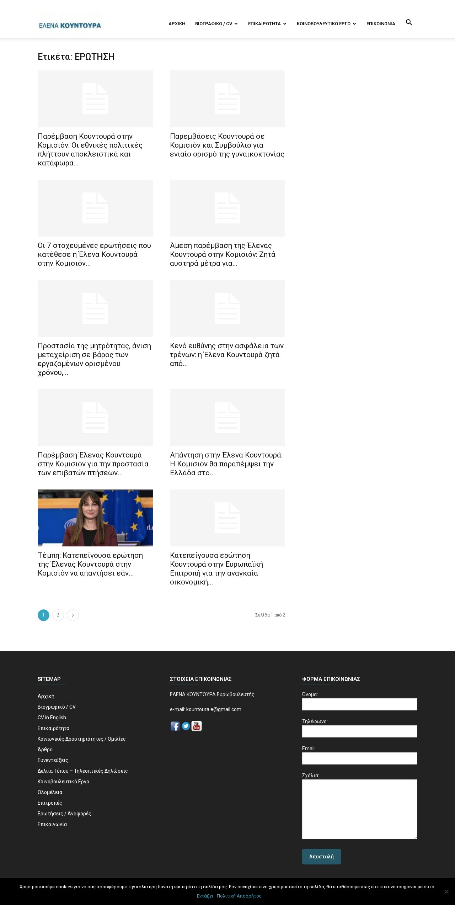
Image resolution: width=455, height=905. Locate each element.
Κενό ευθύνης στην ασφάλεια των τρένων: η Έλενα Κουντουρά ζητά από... (227, 355)
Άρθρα (45, 749)
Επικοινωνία (380, 23)
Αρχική (176, 23)
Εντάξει (205, 896)
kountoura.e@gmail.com (213, 709)
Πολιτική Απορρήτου (239, 896)
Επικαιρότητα (264, 23)
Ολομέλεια (50, 792)
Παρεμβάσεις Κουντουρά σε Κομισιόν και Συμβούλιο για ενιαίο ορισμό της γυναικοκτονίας (227, 145)
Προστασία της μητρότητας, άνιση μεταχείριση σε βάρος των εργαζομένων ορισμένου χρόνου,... (94, 359)
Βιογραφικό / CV (213, 23)
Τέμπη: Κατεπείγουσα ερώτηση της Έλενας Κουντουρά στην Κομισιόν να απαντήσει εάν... (90, 564)
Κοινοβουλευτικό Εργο (323, 23)
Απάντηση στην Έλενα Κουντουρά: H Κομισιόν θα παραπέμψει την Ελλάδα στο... (226, 464)
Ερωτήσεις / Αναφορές (64, 813)
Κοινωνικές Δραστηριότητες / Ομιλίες (82, 739)
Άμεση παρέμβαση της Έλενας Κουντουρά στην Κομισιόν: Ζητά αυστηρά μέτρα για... (222, 254)
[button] (408, 23)
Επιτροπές (50, 803)
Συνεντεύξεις (53, 760)
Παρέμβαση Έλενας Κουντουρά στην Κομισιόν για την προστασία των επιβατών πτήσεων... (93, 464)
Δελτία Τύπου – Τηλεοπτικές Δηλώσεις (83, 771)
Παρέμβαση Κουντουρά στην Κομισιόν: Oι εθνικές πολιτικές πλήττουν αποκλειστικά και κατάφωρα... (90, 149)
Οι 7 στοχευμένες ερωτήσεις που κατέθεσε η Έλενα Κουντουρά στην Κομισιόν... (94, 254)
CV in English (52, 717)
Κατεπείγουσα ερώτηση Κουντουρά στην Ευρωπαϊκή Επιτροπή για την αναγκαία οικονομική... (216, 568)
